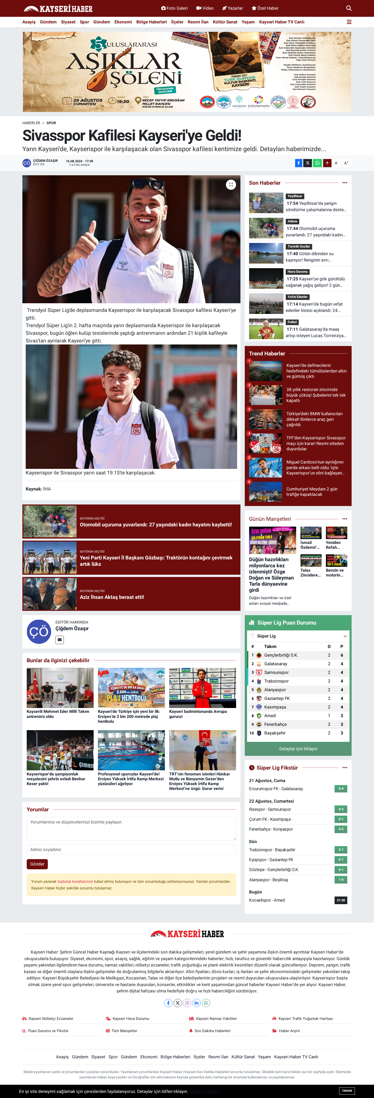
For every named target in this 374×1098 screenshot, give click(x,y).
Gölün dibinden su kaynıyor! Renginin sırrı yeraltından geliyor (310, 257)
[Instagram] (187, 1003)
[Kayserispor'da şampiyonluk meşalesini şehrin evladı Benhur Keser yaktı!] (60, 750)
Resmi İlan (198, 21)
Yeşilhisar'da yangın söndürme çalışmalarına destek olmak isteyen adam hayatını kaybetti (316, 207)
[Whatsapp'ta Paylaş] (317, 163)
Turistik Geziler (299, 246)
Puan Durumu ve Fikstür (48, 1031)
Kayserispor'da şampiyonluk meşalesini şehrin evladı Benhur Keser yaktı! (56, 779)
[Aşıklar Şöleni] (187, 71)
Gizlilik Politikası (204, 1091)
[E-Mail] (59, 640)
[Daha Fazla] (327, 163)
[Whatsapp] (206, 1003)
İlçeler (177, 21)
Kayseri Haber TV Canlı (282, 21)
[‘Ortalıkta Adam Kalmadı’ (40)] (131, 406)
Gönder (37, 863)
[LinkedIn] (196, 1003)
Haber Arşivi (289, 1031)
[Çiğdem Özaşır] (39, 631)
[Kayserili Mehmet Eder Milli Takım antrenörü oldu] (60, 687)
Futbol (292, 322)
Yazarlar (235, 8)
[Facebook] (168, 1003)
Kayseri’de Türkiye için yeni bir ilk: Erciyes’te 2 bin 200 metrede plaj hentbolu (129, 716)
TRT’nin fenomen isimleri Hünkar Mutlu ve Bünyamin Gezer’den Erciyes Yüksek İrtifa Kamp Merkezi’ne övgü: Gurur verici (199, 781)
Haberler (31, 123)
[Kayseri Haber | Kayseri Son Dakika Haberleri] (58, 8)
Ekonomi (123, 21)
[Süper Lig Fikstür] (344, 767)
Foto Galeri (177, 8)
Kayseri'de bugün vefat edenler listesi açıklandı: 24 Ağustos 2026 (314, 307)
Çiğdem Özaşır (72, 628)
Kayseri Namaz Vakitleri (216, 1018)
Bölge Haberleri (151, 21)
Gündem (48, 21)
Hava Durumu (298, 271)
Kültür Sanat (225, 21)
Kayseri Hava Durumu (131, 1018)
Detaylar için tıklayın (298, 748)
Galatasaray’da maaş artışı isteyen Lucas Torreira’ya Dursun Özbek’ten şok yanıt (314, 333)
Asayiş (29, 21)
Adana (292, 221)
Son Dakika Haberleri (213, 1031)
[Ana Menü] (349, 22)
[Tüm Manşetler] (344, 518)
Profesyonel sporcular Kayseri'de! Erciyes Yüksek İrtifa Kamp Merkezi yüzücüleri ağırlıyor (131, 779)
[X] (178, 1003)
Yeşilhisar (295, 196)
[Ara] (349, 8)
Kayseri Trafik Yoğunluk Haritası (306, 1018)
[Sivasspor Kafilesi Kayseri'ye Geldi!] (131, 239)
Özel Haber (268, 8)
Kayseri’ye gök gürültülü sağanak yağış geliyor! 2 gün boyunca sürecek (315, 282)
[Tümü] (344, 182)
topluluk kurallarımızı (75, 881)
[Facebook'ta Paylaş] (298, 163)
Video (208, 8)
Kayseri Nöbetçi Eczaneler (51, 1018)
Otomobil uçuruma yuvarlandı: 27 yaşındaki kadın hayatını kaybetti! (314, 232)
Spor (84, 21)
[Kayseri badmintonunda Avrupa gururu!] (202, 687)
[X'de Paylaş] (307, 163)
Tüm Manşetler (124, 1031)
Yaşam (248, 21)
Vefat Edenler (298, 297)
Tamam (347, 1090)
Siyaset (68, 21)
